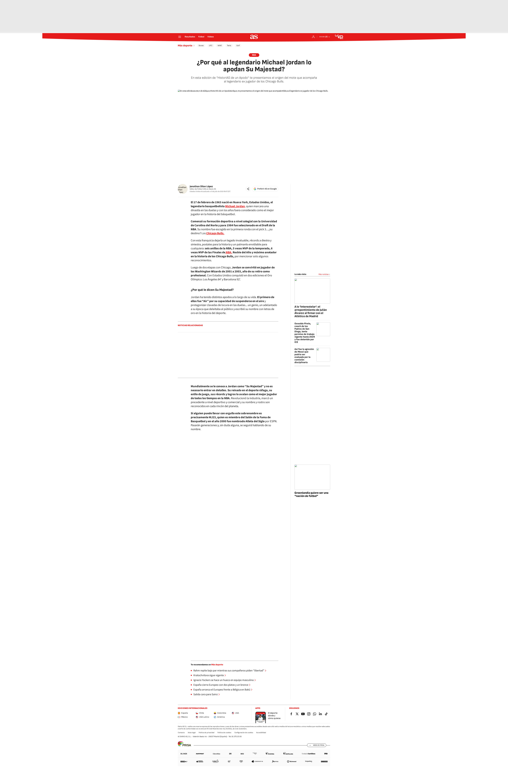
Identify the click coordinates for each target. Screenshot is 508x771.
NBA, (228, 252)
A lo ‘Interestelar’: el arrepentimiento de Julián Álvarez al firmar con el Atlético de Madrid (310, 311)
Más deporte (185, 45)
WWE (220, 45)
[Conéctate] (313, 36)
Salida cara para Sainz (205, 694)
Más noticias (324, 274)
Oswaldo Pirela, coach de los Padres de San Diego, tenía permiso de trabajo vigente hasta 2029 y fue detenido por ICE (304, 333)
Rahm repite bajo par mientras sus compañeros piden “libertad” (228, 670)
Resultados (190, 37)
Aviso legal (192, 733)
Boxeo (201, 45)
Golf (238, 45)
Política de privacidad (206, 733)
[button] (248, 188)
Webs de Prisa (318, 745)
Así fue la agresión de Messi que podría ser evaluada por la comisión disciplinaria (304, 356)
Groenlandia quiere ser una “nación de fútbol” (311, 494)
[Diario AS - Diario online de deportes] (254, 37)
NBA (254, 55)
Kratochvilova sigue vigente (208, 675)
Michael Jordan (235, 206)
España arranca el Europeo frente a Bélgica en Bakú (221, 690)
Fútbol (201, 37)
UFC (210, 45)
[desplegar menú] (180, 37)
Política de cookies (224, 733)
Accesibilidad (261, 733)
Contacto (181, 733)
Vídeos (210, 37)
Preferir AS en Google (267, 189)
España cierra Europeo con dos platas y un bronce (220, 685)
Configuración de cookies (243, 733)
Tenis (229, 45)
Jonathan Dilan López (201, 186)
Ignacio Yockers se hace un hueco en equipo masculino (223, 680)
